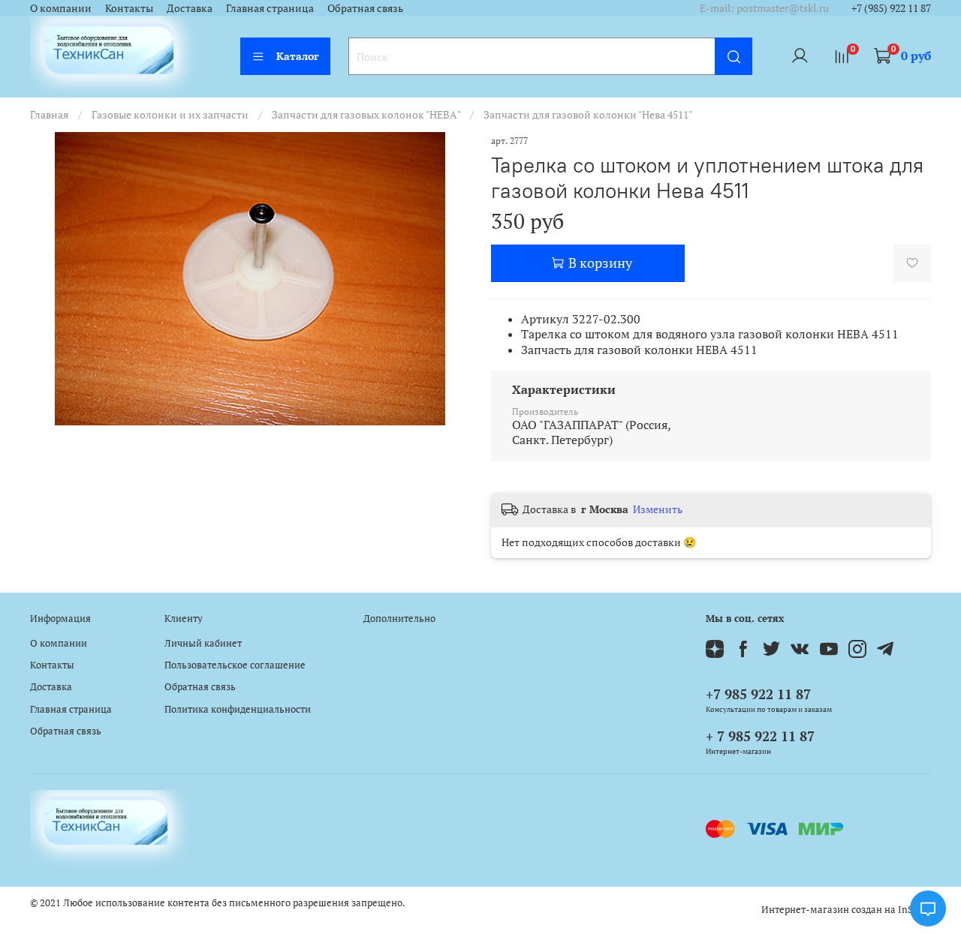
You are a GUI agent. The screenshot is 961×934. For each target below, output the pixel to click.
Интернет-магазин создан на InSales (846, 909)
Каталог (297, 56)
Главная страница (270, 8)
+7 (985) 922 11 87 (891, 8)
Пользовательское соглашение (235, 665)
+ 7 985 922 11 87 (760, 736)
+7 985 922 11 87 (758, 694)
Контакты (129, 8)
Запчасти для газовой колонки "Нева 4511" (588, 114)
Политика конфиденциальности (237, 709)
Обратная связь (365, 8)
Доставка (189, 8)
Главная (49, 114)
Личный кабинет (203, 643)
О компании (61, 8)
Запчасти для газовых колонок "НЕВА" (366, 114)
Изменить (657, 509)
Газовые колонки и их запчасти (170, 114)
